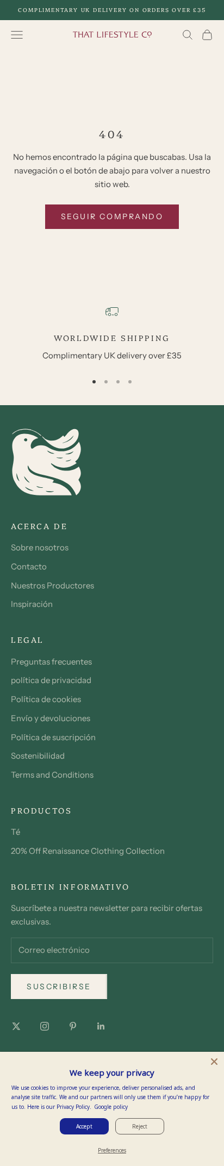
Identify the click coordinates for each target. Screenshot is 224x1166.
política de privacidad (51, 680)
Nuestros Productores (52, 585)
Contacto (29, 566)
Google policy (111, 1107)
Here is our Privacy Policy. (59, 1107)
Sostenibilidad (38, 756)
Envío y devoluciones (50, 718)
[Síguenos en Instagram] (44, 1026)
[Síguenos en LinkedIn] (101, 1026)
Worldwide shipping (112, 337)
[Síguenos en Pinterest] (72, 1026)
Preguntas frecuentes (51, 661)
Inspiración (32, 604)
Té (15, 832)
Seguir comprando (112, 216)
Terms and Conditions (52, 775)
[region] (112, 333)
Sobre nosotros (40, 547)
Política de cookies (46, 699)
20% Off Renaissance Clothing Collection (88, 851)
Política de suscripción (53, 737)
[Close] (214, 1061)
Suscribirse (59, 986)
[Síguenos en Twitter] (16, 1026)
